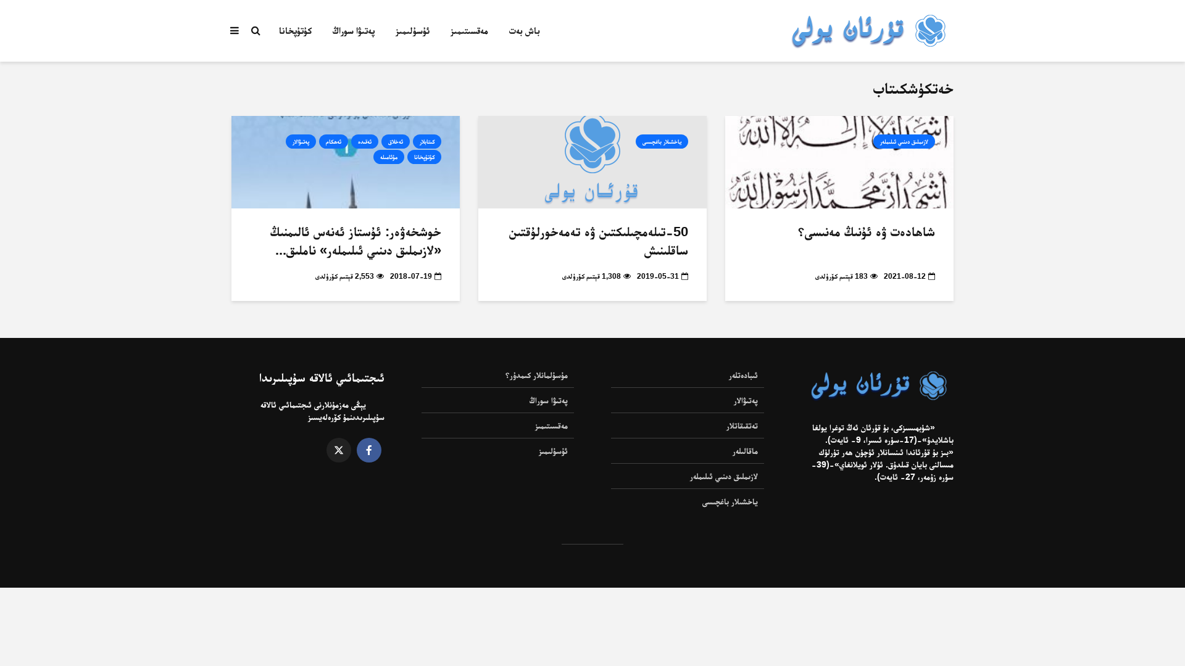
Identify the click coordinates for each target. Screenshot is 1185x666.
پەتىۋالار (301, 141)
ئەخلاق (395, 141)
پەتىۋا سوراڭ (354, 30)
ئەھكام (333, 141)
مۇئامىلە (388, 157)
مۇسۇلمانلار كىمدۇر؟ (536, 375)
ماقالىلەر (745, 451)
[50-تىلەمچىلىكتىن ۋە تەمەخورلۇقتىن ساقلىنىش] (592, 162)
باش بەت (524, 30)
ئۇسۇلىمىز (413, 30)
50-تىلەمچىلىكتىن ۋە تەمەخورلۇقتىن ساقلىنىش (598, 241)
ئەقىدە (365, 141)
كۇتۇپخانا (295, 30)
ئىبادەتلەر (743, 375)
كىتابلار (427, 141)
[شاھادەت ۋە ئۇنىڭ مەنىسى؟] (839, 162)
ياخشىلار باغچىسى (661, 141)
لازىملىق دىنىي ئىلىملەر (904, 141)
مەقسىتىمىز (469, 30)
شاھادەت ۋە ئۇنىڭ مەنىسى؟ (866, 231)
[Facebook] (369, 450)
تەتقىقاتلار (742, 425)
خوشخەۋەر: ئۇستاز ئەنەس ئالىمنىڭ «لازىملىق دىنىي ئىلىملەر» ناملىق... (355, 241)
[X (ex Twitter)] (338, 450)
